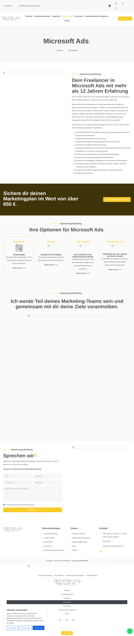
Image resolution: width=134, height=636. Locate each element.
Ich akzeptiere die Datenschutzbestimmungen (19, 505)
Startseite (28, 16)
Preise (67, 21)
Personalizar (12, 628)
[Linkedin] (109, 6)
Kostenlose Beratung (42, 16)
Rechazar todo (25, 628)
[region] (25, 619)
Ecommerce (79, 16)
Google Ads (56, 16)
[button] (7, 374)
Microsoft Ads (67, 16)
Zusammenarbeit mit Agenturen (97, 16)
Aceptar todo (39, 628)
